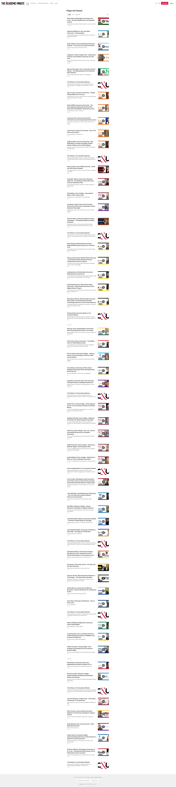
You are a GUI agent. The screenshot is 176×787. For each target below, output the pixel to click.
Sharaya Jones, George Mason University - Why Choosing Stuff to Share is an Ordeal (80, 329)
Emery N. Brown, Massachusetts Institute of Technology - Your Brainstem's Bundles (81, 576)
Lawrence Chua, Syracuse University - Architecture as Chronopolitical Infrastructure (81, 119)
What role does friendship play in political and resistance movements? (80, 510)
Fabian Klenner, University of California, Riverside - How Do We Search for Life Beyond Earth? (81, 589)
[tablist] (74, 14)
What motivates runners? (73, 727)
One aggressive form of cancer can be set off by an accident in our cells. (81, 171)
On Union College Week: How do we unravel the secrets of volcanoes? (81, 436)
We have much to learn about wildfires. (76, 639)
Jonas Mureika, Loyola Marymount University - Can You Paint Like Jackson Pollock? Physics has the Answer (81, 495)
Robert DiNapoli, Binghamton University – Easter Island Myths (80, 623)
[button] (27, 3)
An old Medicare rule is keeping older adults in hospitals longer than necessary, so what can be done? (80, 345)
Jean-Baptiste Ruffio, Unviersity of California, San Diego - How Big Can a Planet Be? (81, 530)
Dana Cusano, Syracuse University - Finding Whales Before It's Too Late (81, 93)
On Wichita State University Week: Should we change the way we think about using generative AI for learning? (81, 276)
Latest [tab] (69, 14)
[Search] (156, 3)
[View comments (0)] (77, 27)
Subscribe (164, 3)
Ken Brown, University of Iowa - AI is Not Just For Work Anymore (81, 565)
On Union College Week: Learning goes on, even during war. (81, 461)
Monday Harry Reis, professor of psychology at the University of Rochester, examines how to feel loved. (81, 614)
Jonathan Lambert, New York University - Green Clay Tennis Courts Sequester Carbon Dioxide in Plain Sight (81, 206)
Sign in (172, 3)
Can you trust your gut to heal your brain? (77, 47)
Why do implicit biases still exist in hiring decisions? (79, 557)
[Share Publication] (159, 3)
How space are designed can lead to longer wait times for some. (80, 122)
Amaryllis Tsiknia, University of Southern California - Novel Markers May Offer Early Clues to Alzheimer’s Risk (80, 180)
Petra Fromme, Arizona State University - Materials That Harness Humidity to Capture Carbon (81, 712)
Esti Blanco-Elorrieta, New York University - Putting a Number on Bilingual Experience (81, 381)
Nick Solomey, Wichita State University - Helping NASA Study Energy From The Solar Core (81, 245)
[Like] (68, 27)
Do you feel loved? (71, 604)
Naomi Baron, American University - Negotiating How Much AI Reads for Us (79, 663)
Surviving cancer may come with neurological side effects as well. (81, 703)
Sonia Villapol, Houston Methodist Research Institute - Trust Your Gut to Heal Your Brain (81, 44)
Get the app (95, 780)
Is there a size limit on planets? (74, 533)
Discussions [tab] (77, 14)
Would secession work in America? (75, 110)
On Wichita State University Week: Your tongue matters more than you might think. (81, 290)
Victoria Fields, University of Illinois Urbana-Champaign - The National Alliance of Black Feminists (81, 220)
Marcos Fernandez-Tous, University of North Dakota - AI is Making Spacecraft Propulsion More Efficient (81, 71)
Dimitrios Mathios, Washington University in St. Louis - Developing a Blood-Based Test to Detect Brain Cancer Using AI (81, 751)
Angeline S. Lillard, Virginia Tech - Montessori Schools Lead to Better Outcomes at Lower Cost (81, 56)
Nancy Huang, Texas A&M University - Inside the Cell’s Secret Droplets (81, 167)
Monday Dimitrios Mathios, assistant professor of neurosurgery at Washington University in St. (79, 764)
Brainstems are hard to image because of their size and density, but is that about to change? (80, 580)
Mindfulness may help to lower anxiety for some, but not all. (81, 24)
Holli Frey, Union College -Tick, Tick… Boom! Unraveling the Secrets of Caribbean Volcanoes (81, 432)
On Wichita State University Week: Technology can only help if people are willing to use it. (81, 305)
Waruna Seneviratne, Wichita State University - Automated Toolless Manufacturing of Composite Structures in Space (81, 259)
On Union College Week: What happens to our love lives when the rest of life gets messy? (80, 410)
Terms (92, 777)
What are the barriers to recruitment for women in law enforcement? (80, 741)
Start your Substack (84, 780)
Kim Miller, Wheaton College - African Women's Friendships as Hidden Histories (80, 507)
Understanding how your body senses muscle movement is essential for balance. (81, 35)
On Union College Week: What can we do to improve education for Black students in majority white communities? (81, 422)
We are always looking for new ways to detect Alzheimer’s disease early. (81, 185)
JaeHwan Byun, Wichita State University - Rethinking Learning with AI (80, 273)
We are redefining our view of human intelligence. (79, 373)
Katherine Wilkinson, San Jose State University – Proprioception (78, 32)
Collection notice (98, 777)
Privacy (88, 777)
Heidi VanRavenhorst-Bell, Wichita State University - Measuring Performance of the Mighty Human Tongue (80, 286)
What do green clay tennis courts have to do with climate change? (80, 210)
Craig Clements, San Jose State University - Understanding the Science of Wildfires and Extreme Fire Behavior (81, 635)
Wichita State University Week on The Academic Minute (79, 314)
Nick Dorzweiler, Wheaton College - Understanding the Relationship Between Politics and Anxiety (80, 675)
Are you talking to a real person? (74, 134)
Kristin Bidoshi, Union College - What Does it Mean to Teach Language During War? (81, 458)
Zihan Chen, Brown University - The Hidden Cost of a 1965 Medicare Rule (80, 342)
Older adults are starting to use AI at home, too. (78, 568)
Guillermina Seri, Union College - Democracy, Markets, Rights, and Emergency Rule (81, 445)
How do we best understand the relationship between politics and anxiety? (81, 679)
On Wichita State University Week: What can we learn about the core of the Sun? (81, 249)
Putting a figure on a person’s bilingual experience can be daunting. (80, 385)
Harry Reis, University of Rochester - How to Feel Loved (81, 602)
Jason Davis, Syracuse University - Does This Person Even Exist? (81, 131)
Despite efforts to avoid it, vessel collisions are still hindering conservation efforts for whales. (81, 97)
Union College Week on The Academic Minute (81, 468)
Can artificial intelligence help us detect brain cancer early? (81, 755)
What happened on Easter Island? (75, 626)
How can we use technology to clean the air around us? (80, 716)
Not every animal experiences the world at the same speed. (81, 652)
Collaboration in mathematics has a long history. (78, 197)
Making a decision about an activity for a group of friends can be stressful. (81, 333)
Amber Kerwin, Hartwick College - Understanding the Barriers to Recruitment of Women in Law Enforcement (81, 736)
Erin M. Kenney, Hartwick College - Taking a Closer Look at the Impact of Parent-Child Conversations (80, 355)
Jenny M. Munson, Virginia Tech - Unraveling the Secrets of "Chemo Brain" (81, 699)
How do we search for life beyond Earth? (76, 593)
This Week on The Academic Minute (78, 82)
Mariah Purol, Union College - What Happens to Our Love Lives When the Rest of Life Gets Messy (81, 405)
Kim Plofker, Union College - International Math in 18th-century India (80, 194)
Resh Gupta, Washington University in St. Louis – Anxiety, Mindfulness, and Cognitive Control (81, 20)
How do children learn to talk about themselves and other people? (80, 359)
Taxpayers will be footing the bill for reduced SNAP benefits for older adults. (81, 147)
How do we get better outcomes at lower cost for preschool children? (81, 61)
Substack (81, 784)
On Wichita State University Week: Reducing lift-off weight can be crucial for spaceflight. (81, 264)
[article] (88, 23)
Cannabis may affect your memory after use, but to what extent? (80, 485)
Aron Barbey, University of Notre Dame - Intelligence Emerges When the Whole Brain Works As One (81, 369)
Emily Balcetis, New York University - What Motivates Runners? (80, 725)
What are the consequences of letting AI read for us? (79, 666)
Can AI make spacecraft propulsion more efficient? (79, 74)
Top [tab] (73, 14)
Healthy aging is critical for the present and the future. (80, 522)
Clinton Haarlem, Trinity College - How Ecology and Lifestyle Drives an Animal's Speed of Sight (80, 648)
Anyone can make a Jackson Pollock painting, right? (79, 499)
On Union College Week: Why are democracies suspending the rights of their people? (81, 449)
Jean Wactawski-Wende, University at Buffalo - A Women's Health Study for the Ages (81, 519)
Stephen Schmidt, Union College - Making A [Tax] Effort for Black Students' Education (80, 419)
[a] (103, 21)
